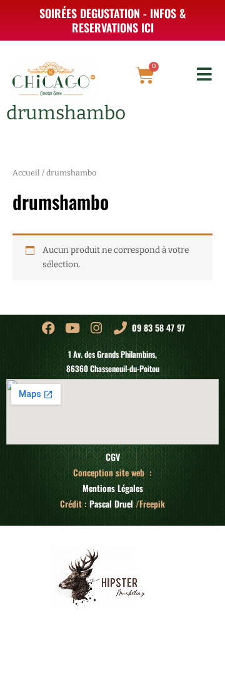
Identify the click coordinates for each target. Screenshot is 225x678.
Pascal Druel (111, 504)
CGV (113, 457)
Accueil (26, 172)
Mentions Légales (112, 488)
